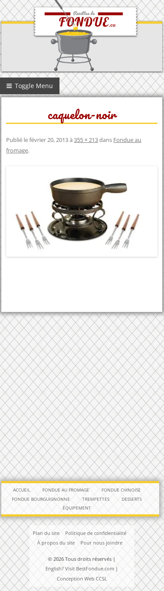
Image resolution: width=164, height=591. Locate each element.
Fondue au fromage (65, 490)
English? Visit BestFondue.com (79, 568)
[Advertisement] (82, 396)
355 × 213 (86, 140)
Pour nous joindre (101, 542)
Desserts (132, 499)
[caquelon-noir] (81, 211)
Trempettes (95, 499)
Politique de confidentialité (95, 533)
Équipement (77, 508)
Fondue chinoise (121, 490)
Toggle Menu (33, 85)
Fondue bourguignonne (41, 499)
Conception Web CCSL (82, 578)
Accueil (21, 490)
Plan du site (46, 533)
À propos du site (56, 542)
